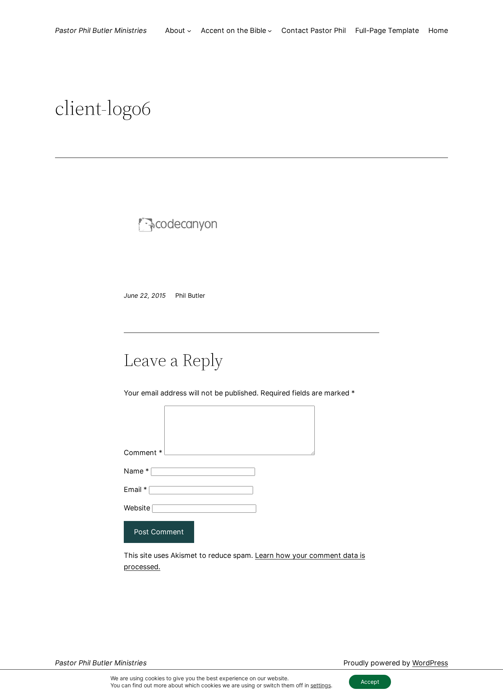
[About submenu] (189, 31)
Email (135, 489)
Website (137, 508)
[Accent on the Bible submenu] (270, 31)
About (175, 30)
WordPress (430, 663)
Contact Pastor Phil (313, 30)
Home (438, 30)
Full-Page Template (387, 30)
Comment (143, 452)
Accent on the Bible (233, 30)
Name (136, 471)
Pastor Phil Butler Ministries (101, 30)
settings (320, 685)
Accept (370, 681)
